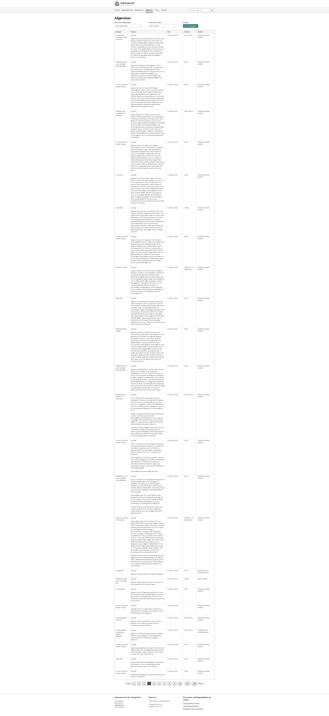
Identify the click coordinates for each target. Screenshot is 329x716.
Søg (212, 10)
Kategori (185, 22)
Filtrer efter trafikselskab (122, 22)
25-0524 (133, 476)
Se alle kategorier (190, 26)
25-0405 (133, 579)
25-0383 (133, 142)
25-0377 (133, 111)
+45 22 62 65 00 (164, 701)
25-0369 (133, 84)
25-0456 (133, 366)
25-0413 (133, 267)
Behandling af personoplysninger (193, 709)
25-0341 (133, 35)
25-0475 (133, 671)
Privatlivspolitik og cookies (191, 703)
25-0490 (133, 644)
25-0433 (133, 589)
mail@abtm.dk (118, 705)
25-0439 (133, 518)
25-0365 (133, 62)
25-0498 (133, 659)
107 (187, 683)
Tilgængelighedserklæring (191, 706)
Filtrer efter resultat (155, 22)
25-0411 (133, 236)
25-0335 (133, 618)
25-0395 (133, 570)
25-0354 (133, 630)
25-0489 (133, 440)
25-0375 (133, 605)
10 (180, 683)
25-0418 (133, 298)
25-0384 (133, 175)
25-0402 (133, 208)
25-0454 (133, 329)
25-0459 (133, 394)
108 (194, 683)
